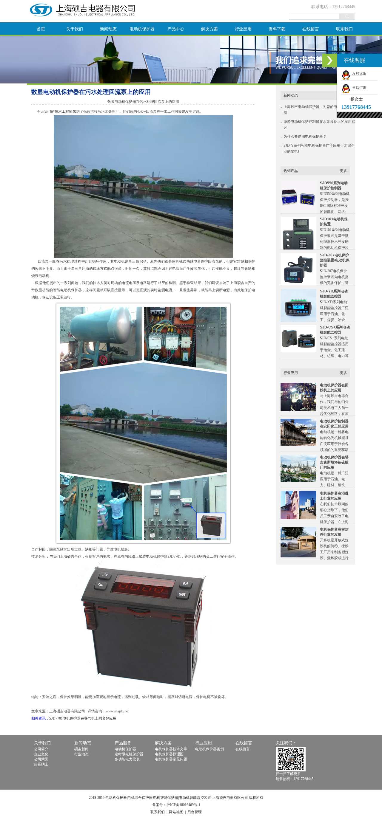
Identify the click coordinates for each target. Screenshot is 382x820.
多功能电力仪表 (127, 759)
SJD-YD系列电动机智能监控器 (334, 293)
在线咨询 (358, 74)
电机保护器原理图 (169, 754)
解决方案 (209, 29)
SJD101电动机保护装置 (334, 221)
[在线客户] (329, 60)
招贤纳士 (41, 764)
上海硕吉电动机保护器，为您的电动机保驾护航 (319, 110)
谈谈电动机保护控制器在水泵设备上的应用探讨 (319, 125)
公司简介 (41, 749)
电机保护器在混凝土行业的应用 (334, 495)
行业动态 (81, 754)
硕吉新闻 (81, 749)
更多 (343, 171)
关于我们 (74, 29)
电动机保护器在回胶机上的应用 (334, 387)
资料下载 (277, 29)
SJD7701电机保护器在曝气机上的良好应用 (82, 718)
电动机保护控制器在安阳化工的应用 (334, 423)
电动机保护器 (142, 29)
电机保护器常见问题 (171, 759)
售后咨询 (358, 88)
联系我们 (344, 29)
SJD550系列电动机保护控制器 (334, 185)
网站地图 (176, 812)
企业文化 (41, 754)
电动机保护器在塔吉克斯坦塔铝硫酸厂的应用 (334, 462)
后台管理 (194, 812)
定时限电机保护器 (129, 754)
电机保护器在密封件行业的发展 (334, 532)
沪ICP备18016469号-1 (183, 805)
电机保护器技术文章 (171, 749)
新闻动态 (108, 29)
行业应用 (243, 29)
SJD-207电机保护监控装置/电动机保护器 (334, 260)
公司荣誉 (41, 759)
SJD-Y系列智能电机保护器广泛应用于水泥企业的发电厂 (319, 148)
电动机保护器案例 (209, 749)
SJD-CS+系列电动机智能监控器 (335, 329)
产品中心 (175, 29)
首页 (41, 29)
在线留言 (310, 29)
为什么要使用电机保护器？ (305, 136)
